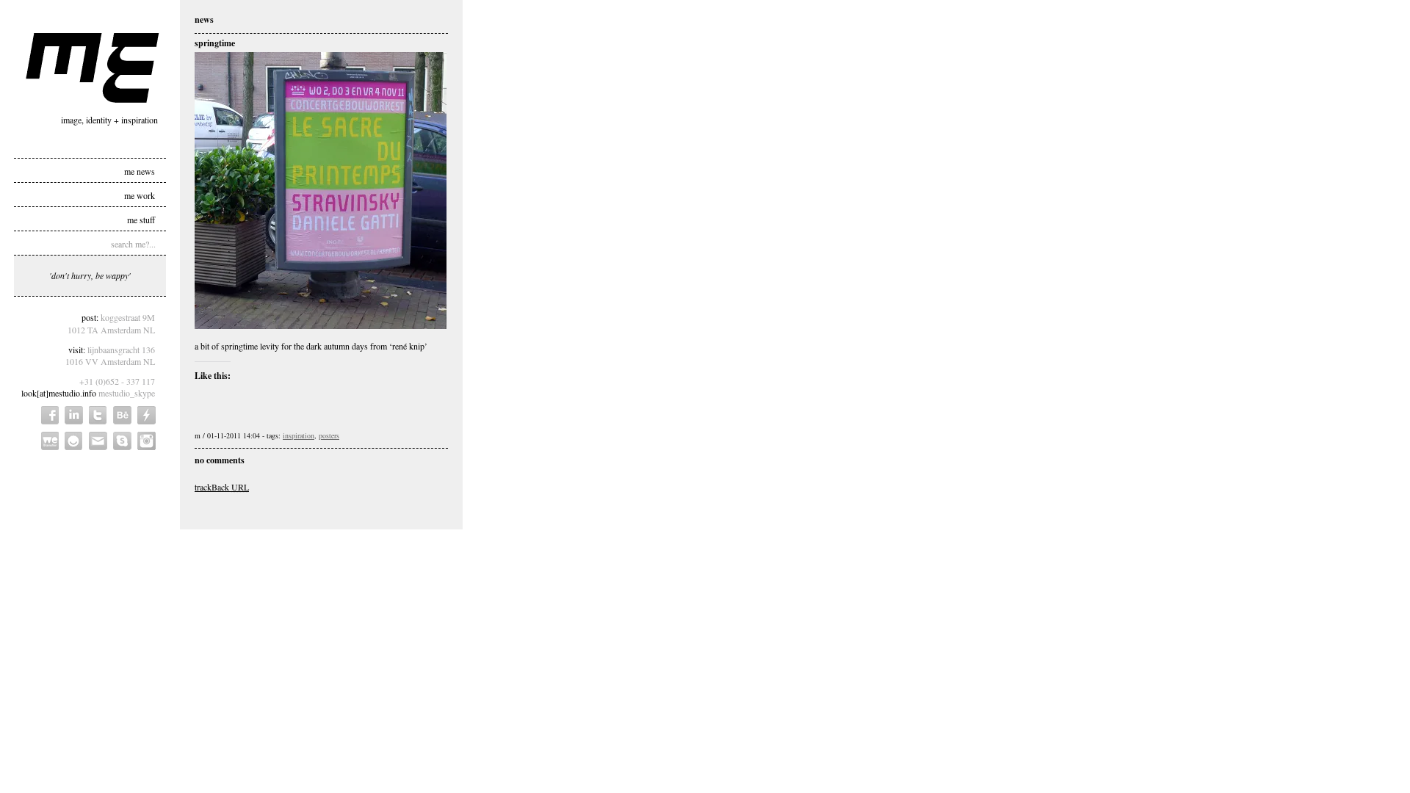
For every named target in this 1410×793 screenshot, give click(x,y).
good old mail (98, 441)
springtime (215, 43)
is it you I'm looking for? (74, 441)
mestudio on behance (122, 415)
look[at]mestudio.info (58, 393)
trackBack (222, 487)
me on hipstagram (146, 441)
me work (139, 194)
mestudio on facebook (50, 415)
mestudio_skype (126, 393)
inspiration (298, 435)
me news (139, 170)
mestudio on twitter (98, 415)
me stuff (141, 218)
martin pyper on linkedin (74, 415)
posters (329, 435)
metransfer (50, 441)
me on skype (122, 441)
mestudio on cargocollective (146, 415)
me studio (92, 68)
